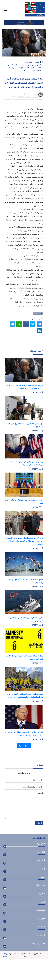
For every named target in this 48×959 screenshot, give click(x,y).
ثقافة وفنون (41, 894)
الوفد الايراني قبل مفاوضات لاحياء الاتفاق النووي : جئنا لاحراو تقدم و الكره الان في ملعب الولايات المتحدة (24, 541)
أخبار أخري (41, 919)
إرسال (39, 823)
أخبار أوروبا (41, 844)
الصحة (42, 902)
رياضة (43, 877)
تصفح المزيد (24, 745)
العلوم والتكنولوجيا (38, 943)
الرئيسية (38, 62)
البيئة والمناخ (40, 910)
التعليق (40, 793)
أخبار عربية (41, 852)
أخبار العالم (28, 62)
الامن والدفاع (40, 935)
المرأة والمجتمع (39, 927)
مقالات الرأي (40, 885)
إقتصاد (42, 869)
